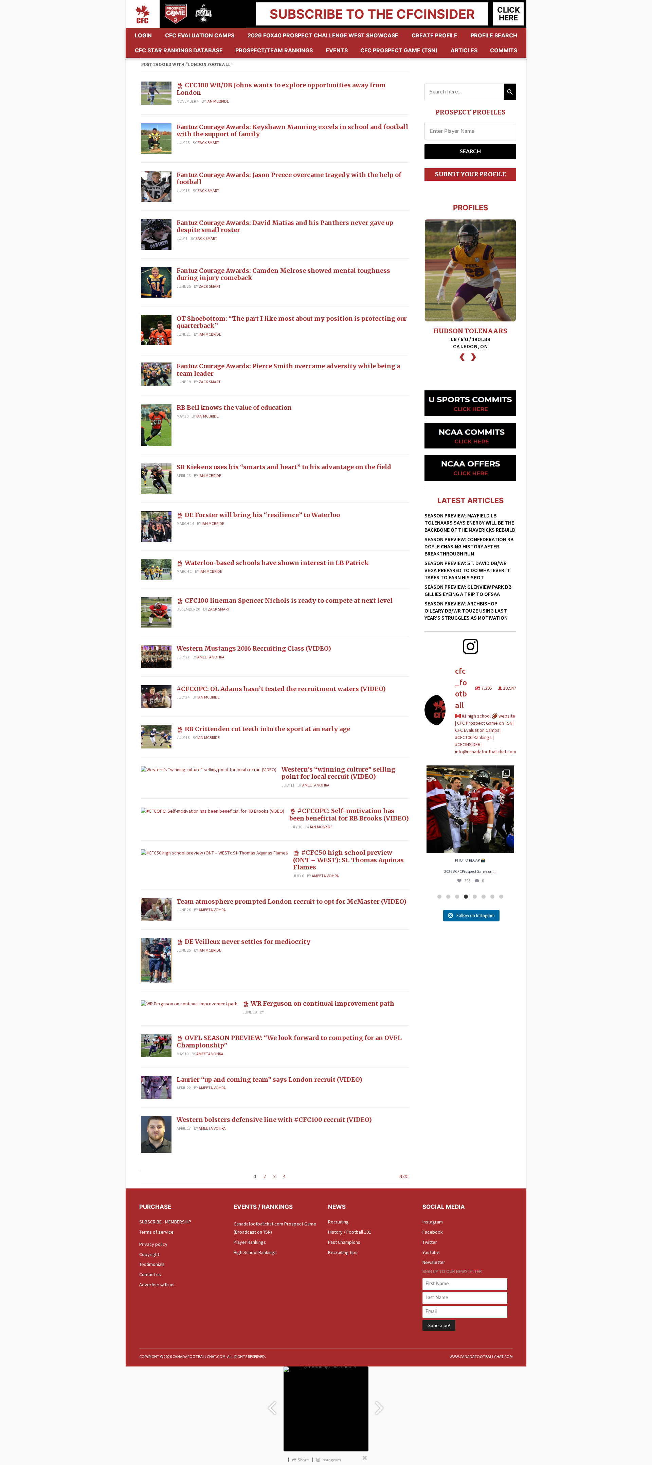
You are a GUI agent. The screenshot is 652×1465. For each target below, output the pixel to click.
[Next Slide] (380, 1404)
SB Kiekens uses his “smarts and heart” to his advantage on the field (284, 467)
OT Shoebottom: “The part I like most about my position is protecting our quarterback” (292, 322)
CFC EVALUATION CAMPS (199, 35)
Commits (503, 50)
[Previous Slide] (272, 1404)
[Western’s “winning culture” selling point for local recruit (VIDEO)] (208, 769)
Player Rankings (250, 1242)
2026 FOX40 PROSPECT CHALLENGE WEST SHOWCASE (323, 35)
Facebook (432, 1232)
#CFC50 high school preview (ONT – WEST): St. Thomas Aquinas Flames (348, 860)
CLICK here (508, 13)
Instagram (432, 1222)
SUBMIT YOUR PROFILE (470, 174)
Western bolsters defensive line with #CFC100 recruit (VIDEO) (274, 1120)
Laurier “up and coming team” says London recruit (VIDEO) (269, 1079)
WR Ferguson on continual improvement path (322, 1003)
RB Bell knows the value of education (234, 407)
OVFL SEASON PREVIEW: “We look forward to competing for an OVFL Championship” (289, 1041)
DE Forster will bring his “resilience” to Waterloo (262, 515)
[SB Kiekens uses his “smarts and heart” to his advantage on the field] (156, 478)
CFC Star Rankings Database (179, 50)
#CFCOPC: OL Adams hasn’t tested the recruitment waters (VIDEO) (281, 689)
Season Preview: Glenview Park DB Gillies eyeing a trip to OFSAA (467, 590)
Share (303, 1460)
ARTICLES (464, 50)
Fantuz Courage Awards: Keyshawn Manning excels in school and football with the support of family (292, 130)
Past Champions (344, 1242)
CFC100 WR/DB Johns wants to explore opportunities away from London (281, 88)
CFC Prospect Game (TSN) (399, 50)
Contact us (150, 1274)
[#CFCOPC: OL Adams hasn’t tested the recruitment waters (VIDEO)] (156, 696)
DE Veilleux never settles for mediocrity (247, 942)
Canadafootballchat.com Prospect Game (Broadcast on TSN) (275, 1228)
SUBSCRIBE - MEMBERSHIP (165, 1222)
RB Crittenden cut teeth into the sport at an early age (267, 729)
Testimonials (152, 1264)
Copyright (149, 1254)
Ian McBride (217, 101)
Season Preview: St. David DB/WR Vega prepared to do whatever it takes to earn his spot (467, 570)
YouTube (430, 1252)
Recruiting (338, 1222)
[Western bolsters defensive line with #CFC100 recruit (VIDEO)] (156, 1134)
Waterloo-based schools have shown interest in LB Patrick (277, 563)
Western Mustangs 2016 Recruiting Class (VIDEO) (254, 648)
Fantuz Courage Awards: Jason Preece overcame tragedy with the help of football (289, 178)
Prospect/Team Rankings (274, 50)
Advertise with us (157, 1285)
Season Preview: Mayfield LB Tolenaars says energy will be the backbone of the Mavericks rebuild (469, 522)
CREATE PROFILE (434, 35)
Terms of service (156, 1232)
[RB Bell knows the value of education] (156, 425)
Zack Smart (208, 142)
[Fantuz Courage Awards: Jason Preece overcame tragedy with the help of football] (156, 186)
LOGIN (143, 35)
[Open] (470, 809)
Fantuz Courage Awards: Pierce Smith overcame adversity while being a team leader (288, 369)
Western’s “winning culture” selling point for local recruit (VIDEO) (338, 773)
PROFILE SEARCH (494, 35)
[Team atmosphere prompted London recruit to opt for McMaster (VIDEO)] (156, 909)
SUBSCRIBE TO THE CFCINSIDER (372, 14)
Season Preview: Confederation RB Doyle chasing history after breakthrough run (468, 546)
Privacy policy (153, 1244)
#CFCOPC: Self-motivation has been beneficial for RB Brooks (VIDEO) (349, 814)
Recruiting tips (343, 1252)
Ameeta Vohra (210, 656)
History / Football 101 (349, 1232)
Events (337, 50)
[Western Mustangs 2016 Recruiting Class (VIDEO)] (156, 656)
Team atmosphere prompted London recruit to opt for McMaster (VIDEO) (291, 901)
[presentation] (462, 356)
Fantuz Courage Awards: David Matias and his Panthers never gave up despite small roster (285, 226)
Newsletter (433, 1262)
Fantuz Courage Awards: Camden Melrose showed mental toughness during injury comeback (283, 274)
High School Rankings (255, 1252)
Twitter (429, 1242)
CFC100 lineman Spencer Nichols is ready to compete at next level (289, 600)
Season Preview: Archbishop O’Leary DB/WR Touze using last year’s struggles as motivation (466, 610)
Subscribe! (439, 1325)
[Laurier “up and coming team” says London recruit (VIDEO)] (156, 1087)
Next (404, 1176)
